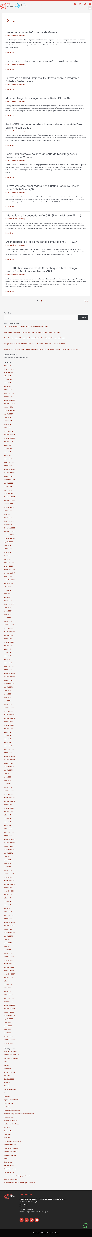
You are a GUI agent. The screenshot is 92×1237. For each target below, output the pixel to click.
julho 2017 (7, 649)
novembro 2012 (9, 843)
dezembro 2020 (9, 528)
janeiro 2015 (8, 753)
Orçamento (8, 1131)
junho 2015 (8, 735)
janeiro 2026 (8, 372)
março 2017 (8, 663)
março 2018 (8, 621)
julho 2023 (7, 445)
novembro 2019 (9, 573)
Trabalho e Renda (10, 1169)
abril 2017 (7, 659)
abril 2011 (7, 908)
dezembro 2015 (9, 715)
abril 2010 (7, 950)
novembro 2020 (9, 531)
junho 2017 (7, 652)
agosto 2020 (8, 542)
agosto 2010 (8, 936)
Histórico (8, 35)
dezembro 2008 (9, 1005)
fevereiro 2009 (9, 998)
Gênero (6, 1086)
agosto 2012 (8, 853)
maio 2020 (7, 552)
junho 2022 (8, 486)
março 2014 (8, 787)
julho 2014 (7, 773)
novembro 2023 (9, 434)
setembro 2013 (9, 808)
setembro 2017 (9, 642)
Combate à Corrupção (11, 1058)
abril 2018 (7, 618)
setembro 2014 (9, 766)
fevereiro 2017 (9, 666)
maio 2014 (7, 780)
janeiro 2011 (8, 919)
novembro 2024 (9, 403)
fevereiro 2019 (9, 604)
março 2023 (8, 459)
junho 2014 (8, 777)
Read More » (9, 52)
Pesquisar (7, 313)
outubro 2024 (9, 407)
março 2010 (8, 953)
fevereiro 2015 (9, 749)
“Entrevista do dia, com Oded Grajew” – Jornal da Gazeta (41, 61)
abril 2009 (7, 991)
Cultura (6, 1065)
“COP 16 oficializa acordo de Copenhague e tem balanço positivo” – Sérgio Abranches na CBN (41, 269)
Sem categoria (9, 1165)
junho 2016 (8, 694)
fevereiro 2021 (9, 521)
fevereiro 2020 (9, 562)
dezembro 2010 (9, 922)
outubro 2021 (8, 504)
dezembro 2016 (9, 673)
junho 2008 (8, 1026)
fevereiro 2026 (9, 369)
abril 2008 (7, 1033)
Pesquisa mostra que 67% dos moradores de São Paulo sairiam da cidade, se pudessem (34, 338)
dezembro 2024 (9, 400)
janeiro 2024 (8, 431)
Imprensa (7, 1096)
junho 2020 (8, 549)
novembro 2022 (9, 473)
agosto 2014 (8, 770)
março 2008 (8, 1036)
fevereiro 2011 (9, 915)
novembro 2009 (9, 967)
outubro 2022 (9, 476)
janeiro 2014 (8, 794)
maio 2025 (7, 383)
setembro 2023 (9, 438)
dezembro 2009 (9, 964)
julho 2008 (7, 1022)
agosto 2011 (8, 894)
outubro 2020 (9, 535)
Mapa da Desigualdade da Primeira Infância (19, 1113)
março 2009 (8, 995)
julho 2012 (7, 856)
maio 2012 (7, 863)
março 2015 (8, 746)
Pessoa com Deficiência (12, 1141)
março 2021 (8, 517)
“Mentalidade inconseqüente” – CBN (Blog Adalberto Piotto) (43, 215)
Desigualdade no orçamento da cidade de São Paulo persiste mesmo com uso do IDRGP (34, 344)
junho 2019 (8, 590)
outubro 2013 (8, 804)
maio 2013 (7, 822)
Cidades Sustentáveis (12, 1055)
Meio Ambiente (9, 1117)
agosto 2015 (8, 728)
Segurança (8, 1162)
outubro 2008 (9, 1012)
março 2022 (8, 490)
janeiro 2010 (8, 960)
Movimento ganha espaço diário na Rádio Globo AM (38, 98)
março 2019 (8, 600)
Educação (7, 1075)
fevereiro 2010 (9, 957)
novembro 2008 (9, 1008)
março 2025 (8, 390)
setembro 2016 (9, 683)
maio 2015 (7, 739)
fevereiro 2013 (9, 832)
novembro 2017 (9, 635)
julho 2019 (7, 587)
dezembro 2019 (9, 569)
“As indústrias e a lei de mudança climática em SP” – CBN (41, 241)
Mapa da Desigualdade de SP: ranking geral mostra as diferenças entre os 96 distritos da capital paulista (41, 349)
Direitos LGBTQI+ (10, 1072)
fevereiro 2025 (9, 393)
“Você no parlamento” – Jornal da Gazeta (31, 32)
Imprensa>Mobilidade (11, 1100)
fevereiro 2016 (9, 708)
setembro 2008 (9, 1015)
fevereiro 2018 (9, 625)
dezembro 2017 (9, 632)
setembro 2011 (9, 891)
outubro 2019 (8, 576)
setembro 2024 (9, 410)
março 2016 (8, 704)
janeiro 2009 (8, 1001)
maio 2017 (7, 656)
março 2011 (8, 912)
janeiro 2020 (8, 566)
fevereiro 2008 (9, 1040)
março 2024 (8, 428)
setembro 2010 (9, 932)
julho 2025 (7, 376)
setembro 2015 (9, 725)
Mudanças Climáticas (11, 1124)
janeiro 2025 (8, 397)
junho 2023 (8, 448)
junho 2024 (8, 421)
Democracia (8, 1069)
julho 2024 (7, 417)
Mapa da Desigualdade (12, 1110)
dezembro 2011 (9, 881)
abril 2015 (7, 742)
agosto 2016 (8, 687)
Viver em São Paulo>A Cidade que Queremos (19, 1183)
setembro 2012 (9, 849)
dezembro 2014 (9, 756)
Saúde (6, 1158)
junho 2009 (8, 984)
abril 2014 (7, 784)
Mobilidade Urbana (10, 1120)
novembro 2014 (9, 760)
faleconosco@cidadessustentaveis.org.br (34, 1212)
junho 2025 (8, 379)
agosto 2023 (8, 441)
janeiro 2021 (8, 524)
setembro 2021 (9, 507)
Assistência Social (10, 1051)
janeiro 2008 (8, 1043)
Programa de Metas (11, 1148)
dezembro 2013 (9, 797)
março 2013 (8, 829)
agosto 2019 (8, 583)
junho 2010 (8, 943)
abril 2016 (7, 701)
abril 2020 (7, 556)
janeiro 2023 (8, 466)
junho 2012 (8, 860)
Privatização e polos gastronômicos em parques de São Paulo (26, 326)
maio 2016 (7, 697)
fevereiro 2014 (9, 791)
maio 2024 (7, 424)
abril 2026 (7, 365)
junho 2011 (7, 901)
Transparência (9, 1172)
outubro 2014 (8, 763)
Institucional (8, 1103)
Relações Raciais (10, 1155)
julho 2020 (7, 545)
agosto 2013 (8, 811)
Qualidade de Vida (10, 1151)
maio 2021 (7, 514)
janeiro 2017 (8, 670)
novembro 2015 (9, 718)
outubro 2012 (8, 846)
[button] (90, 8)
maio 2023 (7, 452)
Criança (6, 1062)
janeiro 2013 (8, 836)
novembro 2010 (9, 925)
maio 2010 (7, 946)
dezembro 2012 (9, 839)
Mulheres (7, 1127)
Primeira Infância (10, 1145)
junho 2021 (8, 511)
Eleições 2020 (9, 1079)
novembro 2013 (9, 801)
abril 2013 (7, 825)
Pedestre (7, 1138)
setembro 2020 (9, 538)
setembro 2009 (9, 974)
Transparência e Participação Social (17, 1176)
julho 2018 (7, 607)
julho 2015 (7, 732)
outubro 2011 (8, 887)
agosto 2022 (8, 483)
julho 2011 (7, 898)
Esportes (7, 1082)
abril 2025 (7, 386)
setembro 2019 (9, 580)
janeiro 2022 (8, 493)
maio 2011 (7, 905)
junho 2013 (8, 818)
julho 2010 (7, 939)
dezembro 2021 (9, 497)
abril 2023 (7, 455)
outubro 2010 (8, 929)
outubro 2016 (8, 680)
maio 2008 (7, 1029)
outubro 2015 (8, 721)
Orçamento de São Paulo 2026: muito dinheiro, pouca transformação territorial (32, 332)
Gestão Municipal (10, 1089)
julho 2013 (7, 815)
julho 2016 (7, 690)
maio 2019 (7, 594)
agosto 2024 (8, 414)
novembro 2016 (9, 677)
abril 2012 (7, 867)
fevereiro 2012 (9, 874)
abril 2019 (7, 597)
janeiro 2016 (8, 711)
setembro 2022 (9, 480)
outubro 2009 (9, 970)
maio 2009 (7, 988)
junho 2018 (8, 611)
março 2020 (8, 559)
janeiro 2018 (8, 628)
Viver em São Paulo (11, 1179)
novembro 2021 (9, 500)
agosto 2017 (8, 645)
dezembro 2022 (9, 469)
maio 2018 (7, 614)
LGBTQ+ (7, 1106)
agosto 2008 (8, 1019)
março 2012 (8, 870)
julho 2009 (7, 981)
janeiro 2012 (8, 877)
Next (87, 301)
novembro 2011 (9, 884)
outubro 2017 (8, 638)
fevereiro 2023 (9, 462)
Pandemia (7, 1134)
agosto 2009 (8, 977)
